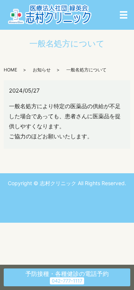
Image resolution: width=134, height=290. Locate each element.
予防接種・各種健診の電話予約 (67, 273)
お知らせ (42, 69)
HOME (10, 69)
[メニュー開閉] (123, 15)
